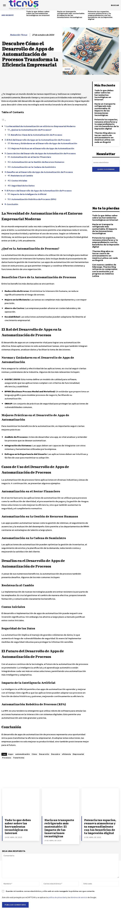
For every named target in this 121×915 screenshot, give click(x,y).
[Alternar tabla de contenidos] (3, 120)
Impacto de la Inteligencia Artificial (28, 194)
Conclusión (12, 204)
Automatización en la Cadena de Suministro (33, 167)
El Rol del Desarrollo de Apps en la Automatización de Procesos (38, 139)
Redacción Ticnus (18, 35)
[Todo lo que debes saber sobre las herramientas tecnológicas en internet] (21, 802)
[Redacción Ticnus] (5, 35)
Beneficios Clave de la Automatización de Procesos (36, 134)
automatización (22, 754)
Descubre (55, 754)
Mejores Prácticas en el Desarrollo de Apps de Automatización (42, 148)
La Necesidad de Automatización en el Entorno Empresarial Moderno (41, 126)
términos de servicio (79, 897)
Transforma (18, 757)
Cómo (34, 754)
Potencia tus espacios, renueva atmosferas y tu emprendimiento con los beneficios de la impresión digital (100, 15)
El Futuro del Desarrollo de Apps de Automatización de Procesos (39, 190)
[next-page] (118, 13)
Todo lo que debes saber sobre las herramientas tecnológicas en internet (38, 13)
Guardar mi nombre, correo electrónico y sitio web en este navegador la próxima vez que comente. (50, 891)
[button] (115, 5)
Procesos (6, 757)
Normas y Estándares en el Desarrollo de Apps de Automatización (44, 143)
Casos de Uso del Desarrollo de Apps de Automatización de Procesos (41, 153)
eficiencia (66, 754)
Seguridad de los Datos (23, 185)
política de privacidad (57, 897)
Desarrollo (44, 754)
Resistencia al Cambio (22, 175)
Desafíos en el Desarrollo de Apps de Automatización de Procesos (40, 172)
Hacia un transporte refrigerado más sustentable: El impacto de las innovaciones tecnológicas (71, 14)
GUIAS (67, 69)
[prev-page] (24, 13)
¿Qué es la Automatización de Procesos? (30, 129)
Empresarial (78, 754)
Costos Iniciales (19, 180)
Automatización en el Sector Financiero (31, 157)
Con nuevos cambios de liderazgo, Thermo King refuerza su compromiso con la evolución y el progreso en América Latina (104, 270)
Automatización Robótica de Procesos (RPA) (33, 199)
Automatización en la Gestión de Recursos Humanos (37, 162)
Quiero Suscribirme (106, 169)
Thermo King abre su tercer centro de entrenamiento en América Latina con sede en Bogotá (105, 137)
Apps (10, 754)
